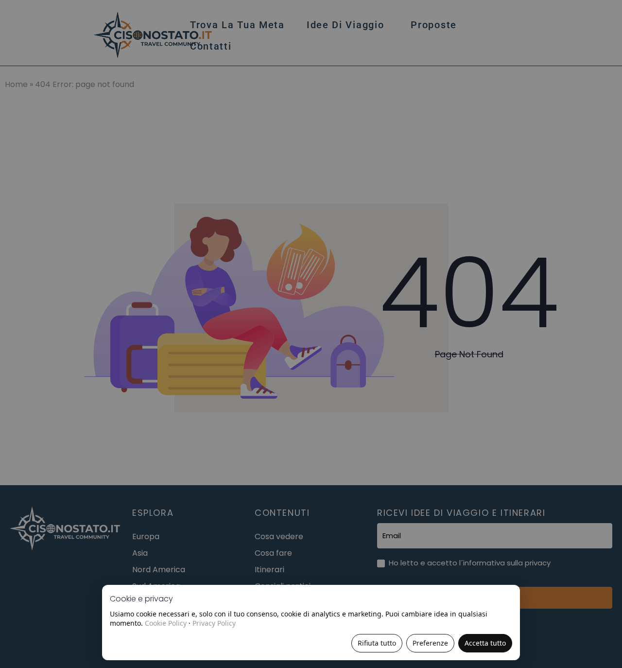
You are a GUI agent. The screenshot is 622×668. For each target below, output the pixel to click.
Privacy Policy (214, 623)
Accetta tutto (485, 643)
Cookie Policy (166, 623)
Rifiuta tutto (377, 643)
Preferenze (430, 643)
